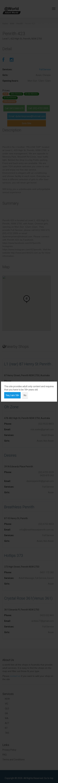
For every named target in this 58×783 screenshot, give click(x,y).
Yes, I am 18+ (12, 395)
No (25, 395)
